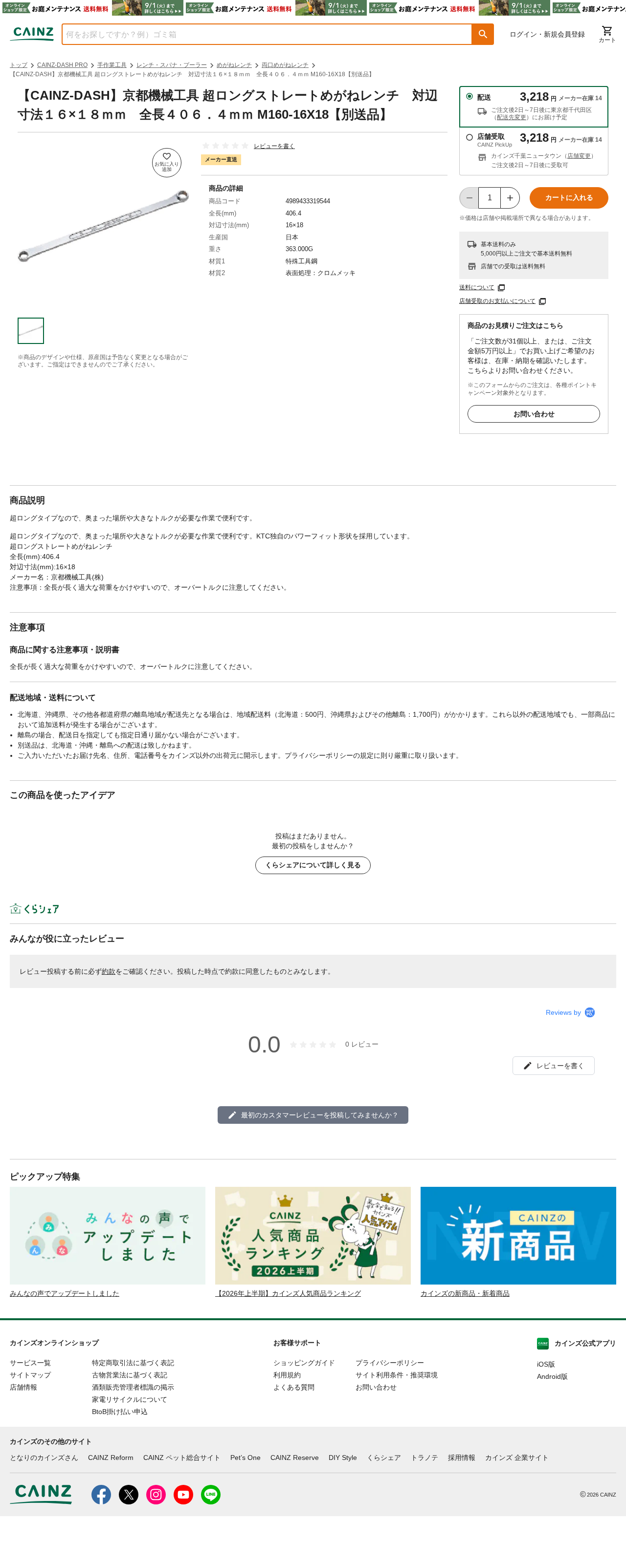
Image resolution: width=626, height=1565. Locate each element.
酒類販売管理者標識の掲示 (133, 1387)
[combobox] (259, 34)
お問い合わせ (534, 414)
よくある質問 (293, 1387)
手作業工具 (112, 65)
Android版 (552, 1376)
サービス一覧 (30, 1363)
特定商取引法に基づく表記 (133, 1363)
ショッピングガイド (304, 1363)
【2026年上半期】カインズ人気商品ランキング (288, 1293)
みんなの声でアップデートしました (64, 1293)
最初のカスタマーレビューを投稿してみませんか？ (320, 1115)
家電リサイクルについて (129, 1399)
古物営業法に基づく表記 (129, 1375)
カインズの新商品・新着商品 (465, 1293)
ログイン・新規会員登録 (547, 34)
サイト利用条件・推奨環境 (397, 1375)
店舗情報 (23, 1387)
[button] (483, 34)
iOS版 (546, 1364)
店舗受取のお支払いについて (497, 301)
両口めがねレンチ (285, 65)
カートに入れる (569, 197)
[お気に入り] (166, 162)
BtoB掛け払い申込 (120, 1411)
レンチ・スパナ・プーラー (171, 65)
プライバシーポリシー (390, 1363)
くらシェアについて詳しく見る (313, 865)
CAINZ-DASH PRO (62, 65)
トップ (18, 65)
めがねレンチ (234, 65)
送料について (476, 287)
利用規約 (287, 1375)
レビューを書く (274, 146)
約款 (108, 971)
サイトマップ (30, 1375)
